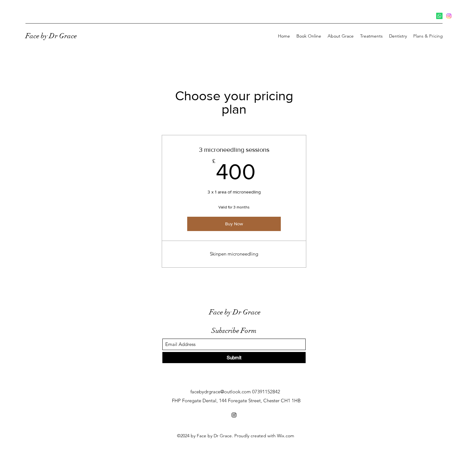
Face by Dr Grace (51, 36)
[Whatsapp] (439, 16)
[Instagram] (449, 16)
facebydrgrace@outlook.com (220, 392)
